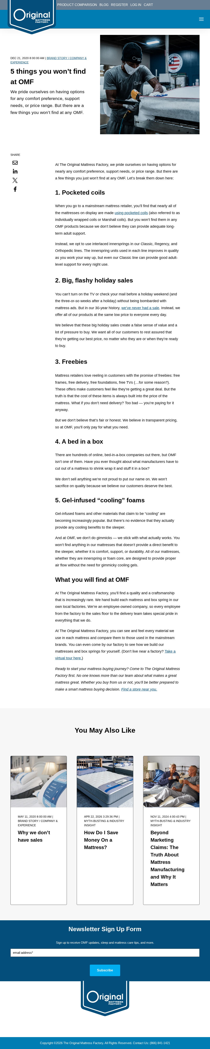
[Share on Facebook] (15, 189)
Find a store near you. (139, 689)
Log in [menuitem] (135, 5)
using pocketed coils (131, 213)
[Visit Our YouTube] (117, 1030)
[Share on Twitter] (15, 180)
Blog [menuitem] (103, 5)
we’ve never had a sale (140, 308)
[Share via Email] (15, 162)
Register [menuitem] (119, 5)
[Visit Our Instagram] (108, 1030)
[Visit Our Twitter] (99, 1030)
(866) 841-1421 (160, 1043)
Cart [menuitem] (148, 5)
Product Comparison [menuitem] (77, 5)
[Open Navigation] (201, 19)
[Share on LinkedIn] (15, 171)
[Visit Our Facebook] (90, 1030)
